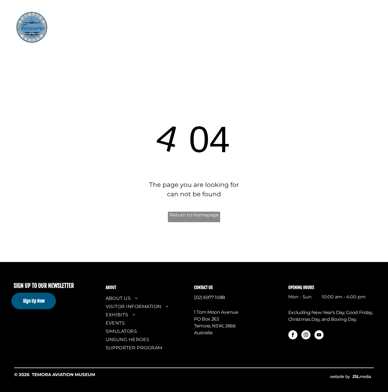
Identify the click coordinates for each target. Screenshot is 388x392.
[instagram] (305, 335)
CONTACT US (203, 287)
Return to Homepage (194, 215)
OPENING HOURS (301, 287)
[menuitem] (84, 19)
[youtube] (319, 335)
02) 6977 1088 (210, 297)
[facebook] (292, 335)
